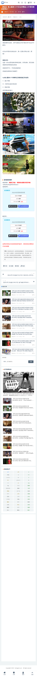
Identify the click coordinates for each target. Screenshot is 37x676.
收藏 (11, 266)
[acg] (2, 12)
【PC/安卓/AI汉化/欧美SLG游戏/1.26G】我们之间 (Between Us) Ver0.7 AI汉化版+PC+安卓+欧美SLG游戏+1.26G (23, 342)
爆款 (8, 501)
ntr (8, 482)
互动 (18, 485)
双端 (8, 491)
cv (18, 477)
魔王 (29, 510)
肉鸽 (29, 504)
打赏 (5, 266)
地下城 (18, 491)
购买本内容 (13, 206)
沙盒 (18, 499)
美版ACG (6, 11)
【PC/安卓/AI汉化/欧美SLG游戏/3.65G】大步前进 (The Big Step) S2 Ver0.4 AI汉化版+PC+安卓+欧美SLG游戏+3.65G (23, 326)
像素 (29, 485)
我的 (23, 674)
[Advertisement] (18, 588)
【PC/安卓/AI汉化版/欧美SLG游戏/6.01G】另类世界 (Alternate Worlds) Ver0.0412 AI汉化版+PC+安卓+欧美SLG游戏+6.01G (23, 301)
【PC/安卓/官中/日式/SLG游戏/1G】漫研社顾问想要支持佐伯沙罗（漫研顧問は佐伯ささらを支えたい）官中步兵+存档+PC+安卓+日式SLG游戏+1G (18, 395)
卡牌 (29, 488)
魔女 (8, 510)
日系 (18, 496)
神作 (18, 501)
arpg (8, 474)
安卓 (29, 491)
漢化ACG (14, 294)
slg (8, 485)
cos (28, 474)
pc (18, 482)
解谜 (8, 507)
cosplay (8, 477)
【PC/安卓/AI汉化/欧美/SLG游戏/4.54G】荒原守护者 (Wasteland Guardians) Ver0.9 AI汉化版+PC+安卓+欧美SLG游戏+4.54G (23, 309)
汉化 (29, 496)
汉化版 (8, 499)
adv (18, 471)
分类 (14, 674)
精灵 (29, 501)
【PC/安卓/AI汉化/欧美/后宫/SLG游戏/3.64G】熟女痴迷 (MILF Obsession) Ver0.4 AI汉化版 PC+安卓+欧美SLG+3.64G (23, 317)
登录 (30, 2)
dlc (8, 480)
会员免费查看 (24, 206)
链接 (23, 266)
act (8, 471)
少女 (18, 493)
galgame (18, 480)
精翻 (8, 504)
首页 (10, 17)
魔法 (18, 510)
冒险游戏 (8, 488)
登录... (5, 361)
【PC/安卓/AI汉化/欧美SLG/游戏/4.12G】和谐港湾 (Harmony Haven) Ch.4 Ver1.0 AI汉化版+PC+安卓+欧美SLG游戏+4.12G (23, 292)
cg (18, 474)
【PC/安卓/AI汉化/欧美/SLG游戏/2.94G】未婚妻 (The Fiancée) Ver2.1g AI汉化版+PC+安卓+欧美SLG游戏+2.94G (23, 334)
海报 (17, 266)
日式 (8, 496)
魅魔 (29, 507)
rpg (28, 482)
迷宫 (18, 507)
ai (28, 471)
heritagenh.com (18, 668)
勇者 (18, 488)
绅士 (18, 504)
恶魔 (29, 493)
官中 (8, 493)
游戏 (29, 499)
